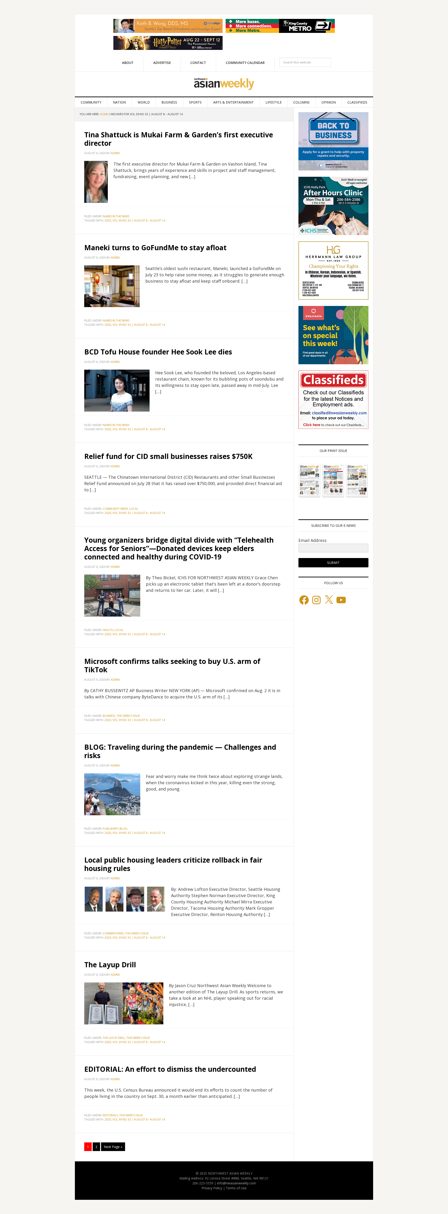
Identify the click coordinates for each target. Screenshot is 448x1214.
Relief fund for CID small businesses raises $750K (168, 456)
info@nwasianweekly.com (236, 1183)
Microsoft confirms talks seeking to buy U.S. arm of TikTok (172, 665)
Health (108, 630)
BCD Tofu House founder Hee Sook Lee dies (158, 352)
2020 (108, 220)
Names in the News (116, 216)
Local (133, 509)
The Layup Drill (110, 964)
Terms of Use (236, 1188)
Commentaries (113, 933)
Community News (115, 509)
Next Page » (113, 1147)
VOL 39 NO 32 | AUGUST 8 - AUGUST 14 (138, 220)
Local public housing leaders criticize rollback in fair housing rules (173, 864)
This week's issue (128, 716)
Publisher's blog (115, 829)
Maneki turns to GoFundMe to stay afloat (155, 247)
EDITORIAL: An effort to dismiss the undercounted (170, 1069)
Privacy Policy (212, 1188)
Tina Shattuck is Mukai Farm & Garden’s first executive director (178, 139)
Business (109, 716)
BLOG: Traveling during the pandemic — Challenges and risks (180, 751)
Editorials (110, 1115)
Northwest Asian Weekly (224, 84)
